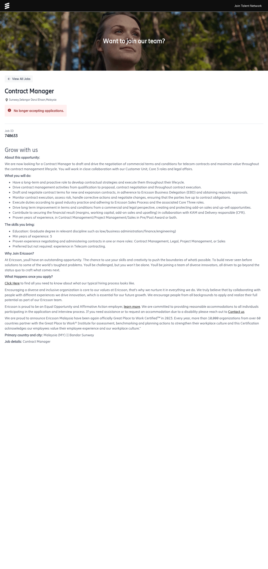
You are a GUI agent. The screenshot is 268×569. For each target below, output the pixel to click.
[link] (7, 6)
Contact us (236, 312)
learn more (132, 306)
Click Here (12, 283)
